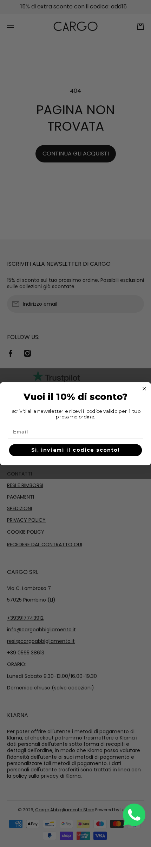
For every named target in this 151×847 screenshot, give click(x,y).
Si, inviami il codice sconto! (75, 450)
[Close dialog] (144, 388)
